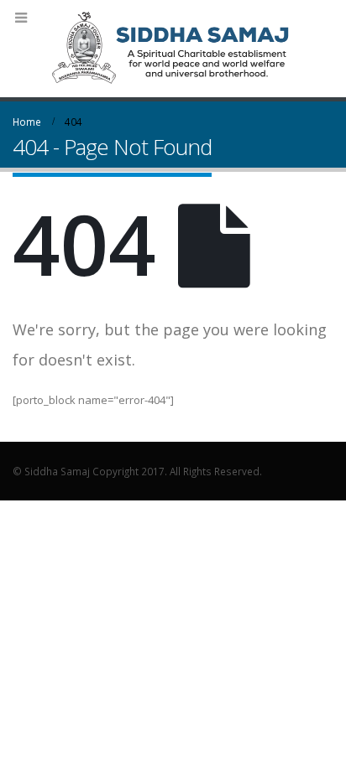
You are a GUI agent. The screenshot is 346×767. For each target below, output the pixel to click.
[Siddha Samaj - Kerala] (173, 48)
